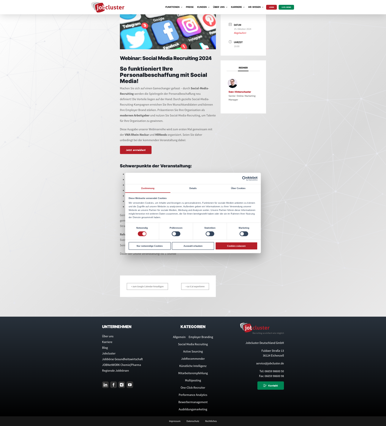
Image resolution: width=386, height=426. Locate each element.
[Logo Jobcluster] (108, 3)
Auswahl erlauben (193, 246)
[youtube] (130, 384)
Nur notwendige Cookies (150, 246)
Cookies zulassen (236, 246)
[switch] (176, 233)
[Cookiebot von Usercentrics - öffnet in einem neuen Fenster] (244, 178)
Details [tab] (193, 188)
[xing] (121, 384)
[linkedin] (105, 384)
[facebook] (113, 384)
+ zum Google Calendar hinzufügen (147, 286)
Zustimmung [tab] (148, 188)
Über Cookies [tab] (238, 188)
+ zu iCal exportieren (195, 286)
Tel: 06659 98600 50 (271, 371)
